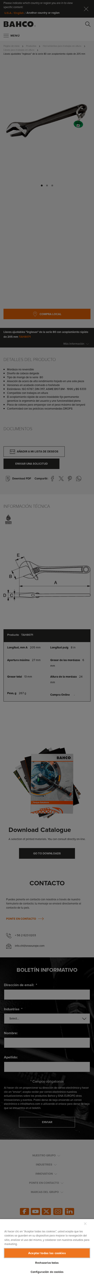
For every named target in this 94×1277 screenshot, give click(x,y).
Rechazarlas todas (47, 1263)
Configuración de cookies (47, 1272)
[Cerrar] (85, 1223)
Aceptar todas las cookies (47, 1253)
